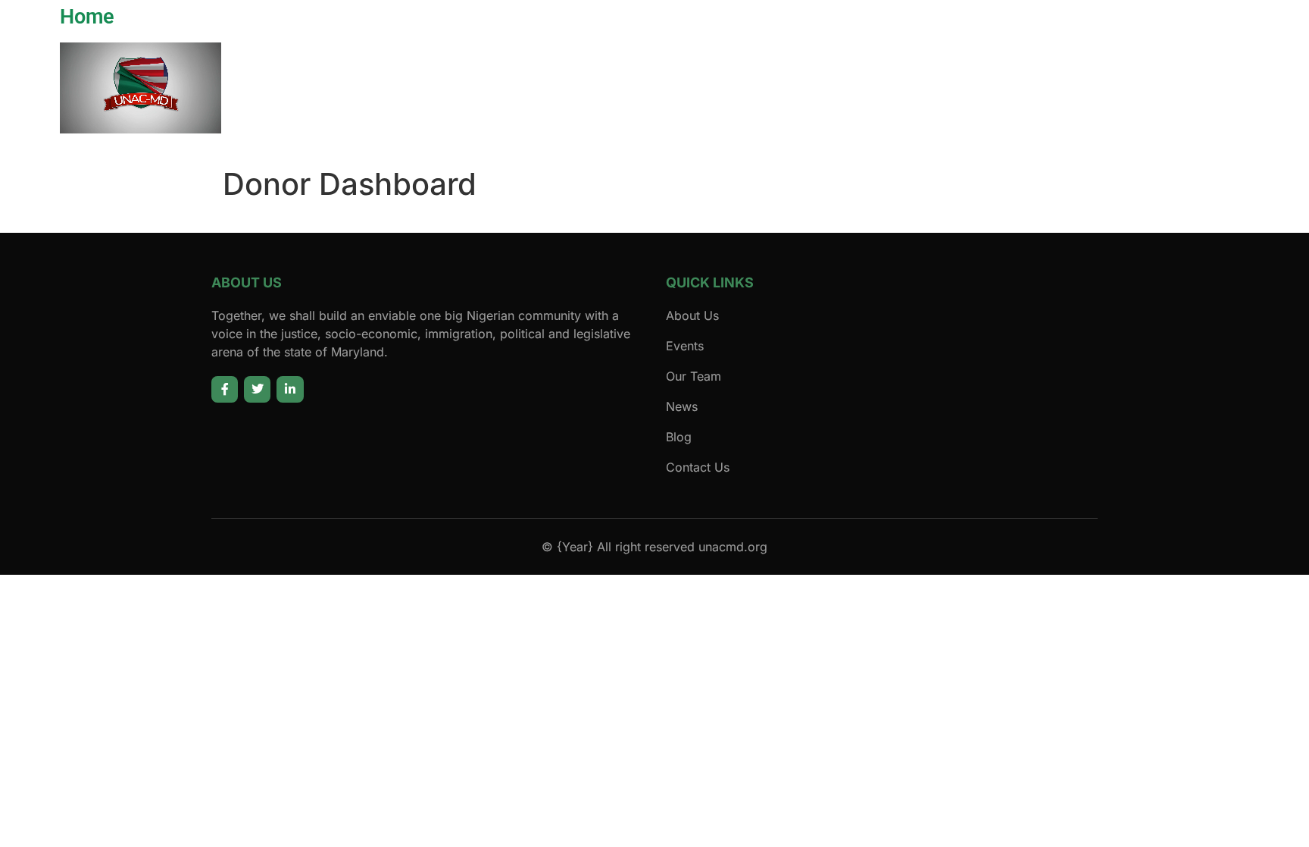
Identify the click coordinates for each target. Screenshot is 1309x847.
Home (87, 17)
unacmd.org (732, 546)
